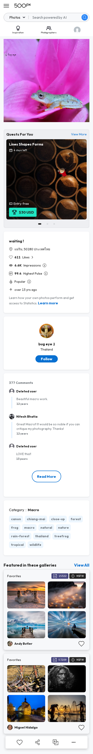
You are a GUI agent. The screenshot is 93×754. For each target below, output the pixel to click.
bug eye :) (46, 344)
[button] (84, 17)
